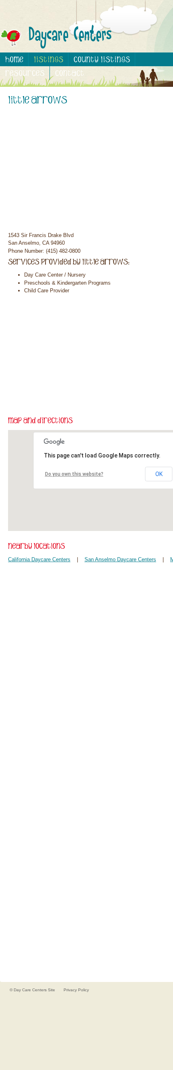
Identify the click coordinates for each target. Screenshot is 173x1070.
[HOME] (14, 59)
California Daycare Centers (39, 559)
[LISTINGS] (48, 59)
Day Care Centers (31, 990)
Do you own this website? (74, 474)
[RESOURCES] (25, 73)
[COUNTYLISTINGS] (101, 59)
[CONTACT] (69, 73)
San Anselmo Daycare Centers (120, 559)
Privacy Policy (76, 990)
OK (159, 474)
